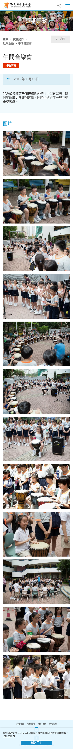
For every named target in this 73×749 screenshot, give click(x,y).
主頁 (5, 39)
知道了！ (36, 742)
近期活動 (8, 43)
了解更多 (7, 736)
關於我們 (18, 39)
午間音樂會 (25, 43)
